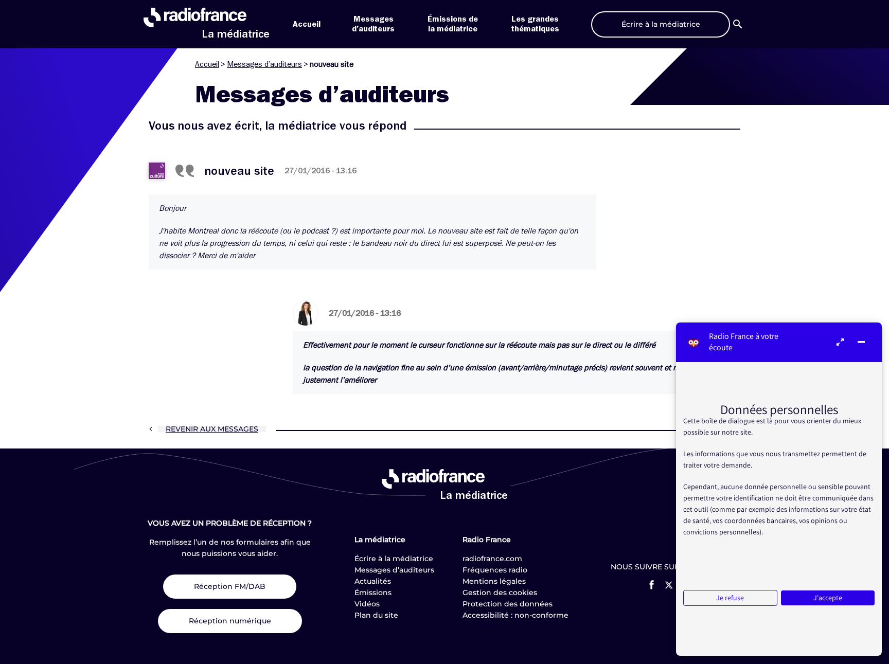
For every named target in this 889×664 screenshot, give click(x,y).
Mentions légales (494, 581)
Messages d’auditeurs (264, 64)
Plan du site (376, 615)
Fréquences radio (495, 570)
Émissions (373, 592)
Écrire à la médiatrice (393, 558)
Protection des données (508, 603)
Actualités (372, 581)
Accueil (307, 24)
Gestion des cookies (500, 592)
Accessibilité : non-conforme (515, 615)
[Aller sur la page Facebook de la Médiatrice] (651, 584)
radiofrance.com (492, 558)
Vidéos (367, 603)
